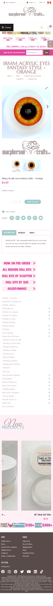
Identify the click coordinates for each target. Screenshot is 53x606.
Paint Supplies (7, 379)
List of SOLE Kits (8, 406)
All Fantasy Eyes (8, 354)
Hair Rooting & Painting (11, 375)
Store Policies (28, 544)
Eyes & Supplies (7, 333)
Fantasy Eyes (32, 79)
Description (9, 233)
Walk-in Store (6, 550)
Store (18, 76)
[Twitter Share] (23, 218)
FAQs (24, 550)
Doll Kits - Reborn (8, 305)
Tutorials (26, 556)
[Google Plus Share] (17, 218)
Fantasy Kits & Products (33, 76)
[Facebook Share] (12, 218)
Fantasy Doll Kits (9, 357)
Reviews (21, 233)
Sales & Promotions (9, 386)
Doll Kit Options (8, 326)
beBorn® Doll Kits (8, 322)
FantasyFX (19, 79)
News (3, 544)
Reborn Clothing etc (9, 382)
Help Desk (26, 541)
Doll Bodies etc (7, 308)
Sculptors (4, 553)
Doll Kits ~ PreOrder (9, 298)
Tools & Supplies (8, 396)
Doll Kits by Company (10, 312)
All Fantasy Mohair (9, 350)
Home (9, 76)
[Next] (47, 106)
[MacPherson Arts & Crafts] (26, 14)
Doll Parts (5, 329)
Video (32, 233)
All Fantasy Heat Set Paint (12, 340)
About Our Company (9, 547)
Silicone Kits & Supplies (10, 393)
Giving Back (5, 566)
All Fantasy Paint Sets (10, 347)
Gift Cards (6, 372)
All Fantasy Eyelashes (10, 361)
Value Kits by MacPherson (11, 302)
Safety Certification (8, 556)
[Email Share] (41, 218)
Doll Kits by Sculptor (9, 315)
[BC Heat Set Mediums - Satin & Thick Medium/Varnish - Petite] (26, 476)
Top (50, 45)
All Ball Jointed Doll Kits (11, 364)
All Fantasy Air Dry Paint (11, 343)
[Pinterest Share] (35, 218)
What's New (6, 403)
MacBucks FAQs (28, 553)
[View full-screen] (47, 88)
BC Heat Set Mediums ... (27, 514)
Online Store (5, 541)
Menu (8, 27)
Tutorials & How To (9, 399)
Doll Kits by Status (9, 319)
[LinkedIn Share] (29, 218)
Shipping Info (27, 547)
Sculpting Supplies (8, 389)
